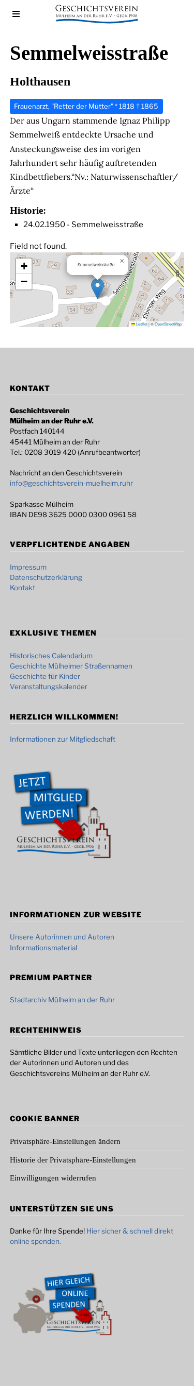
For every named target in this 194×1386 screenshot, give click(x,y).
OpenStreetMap (168, 324)
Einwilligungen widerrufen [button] (53, 1178)
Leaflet (141, 324)
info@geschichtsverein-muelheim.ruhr (71, 483)
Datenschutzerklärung (46, 577)
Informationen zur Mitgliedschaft (62, 739)
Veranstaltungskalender (48, 686)
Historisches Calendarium (51, 656)
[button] (97, 288)
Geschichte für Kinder (45, 676)
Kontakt (22, 588)
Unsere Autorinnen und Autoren (62, 937)
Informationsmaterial (43, 948)
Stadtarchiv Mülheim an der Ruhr (62, 1000)
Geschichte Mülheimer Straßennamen (71, 666)
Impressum (28, 567)
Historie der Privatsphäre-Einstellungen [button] (73, 1160)
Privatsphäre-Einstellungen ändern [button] (65, 1141)
